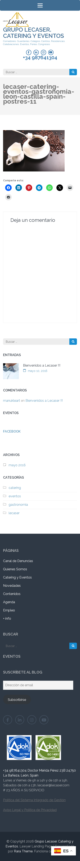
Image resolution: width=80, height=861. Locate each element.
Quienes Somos (15, 569)
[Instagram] (43, 52)
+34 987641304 (40, 57)
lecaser (14, 513)
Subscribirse (17, 700)
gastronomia (18, 505)
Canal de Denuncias (18, 561)
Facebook (12, 431)
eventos (15, 496)
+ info (7, 618)
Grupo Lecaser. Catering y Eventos (33, 32)
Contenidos (12, 594)
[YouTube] (51, 52)
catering (15, 488)
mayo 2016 (17, 465)
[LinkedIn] (36, 52)
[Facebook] (28, 52)
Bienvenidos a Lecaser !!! (41, 365)
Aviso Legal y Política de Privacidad (30, 810)
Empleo (9, 610)
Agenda (9, 602)
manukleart (11, 401)
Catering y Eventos (17, 577)
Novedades (12, 586)
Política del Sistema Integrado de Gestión (34, 800)
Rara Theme (23, 851)
